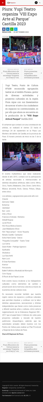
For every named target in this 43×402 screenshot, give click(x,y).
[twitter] (15, 29)
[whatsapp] (11, 29)
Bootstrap (5, 390)
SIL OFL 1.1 (27, 395)
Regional (5, 388)
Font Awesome (6, 395)
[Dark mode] (39, 2)
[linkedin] (7, 29)
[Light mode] (36, 2)
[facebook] (4, 29)
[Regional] (11, 2)
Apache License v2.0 (18, 393)
